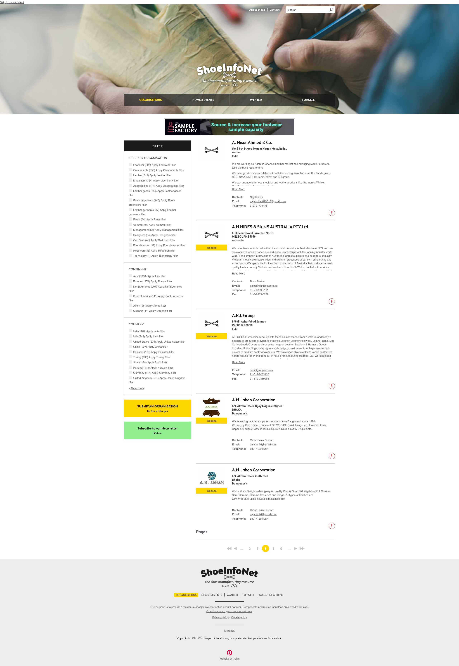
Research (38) (154, 250)
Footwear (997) (154, 165)
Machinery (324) (156, 180)
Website (212, 248)
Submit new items (271, 595)
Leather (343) (152, 175)
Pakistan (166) (153, 352)
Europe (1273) (152, 281)
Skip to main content (12, 2)
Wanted (256, 100)
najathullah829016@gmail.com (268, 201)
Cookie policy (239, 617)
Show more (137, 388)
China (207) (150, 346)
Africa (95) (149, 305)
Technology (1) (155, 255)
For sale (308, 100)
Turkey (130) (151, 357)
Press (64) (149, 219)
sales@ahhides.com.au (264, 285)
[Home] (229, 90)
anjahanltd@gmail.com (263, 444)
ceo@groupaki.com (261, 370)
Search (292, 9)
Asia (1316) (149, 276)
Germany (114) (154, 372)
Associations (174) (158, 185)
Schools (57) (152, 224)
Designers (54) (154, 235)
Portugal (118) (153, 367)
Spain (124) (150, 362)
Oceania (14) (152, 310)
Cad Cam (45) (154, 240)
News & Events (203, 100)
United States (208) (159, 341)
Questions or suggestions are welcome (229, 611)
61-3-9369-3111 (259, 290)
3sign (236, 658)
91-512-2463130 (259, 374)
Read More (238, 189)
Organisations (150, 100)
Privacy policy (220, 617)
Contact (275, 10)
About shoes (257, 10)
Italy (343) (148, 336)
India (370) (149, 331)
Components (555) (158, 170)
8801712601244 (259, 448)
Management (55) (158, 229)
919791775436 (258, 205)
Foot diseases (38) (159, 245)
